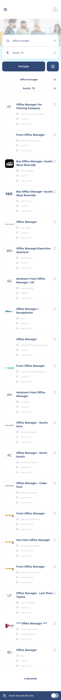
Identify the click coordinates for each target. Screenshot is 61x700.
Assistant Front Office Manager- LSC (30, 280)
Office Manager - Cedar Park (31, 485)
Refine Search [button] (53, 66)
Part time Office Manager (33, 540)
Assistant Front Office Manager (30, 394)
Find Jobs (23, 66)
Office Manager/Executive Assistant (33, 250)
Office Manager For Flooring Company (29, 106)
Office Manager (26, 222)
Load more (30, 678)
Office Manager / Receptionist (27, 310)
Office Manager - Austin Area (32, 424)
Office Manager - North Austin (31, 454)
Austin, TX (29, 88)
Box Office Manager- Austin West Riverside (34, 163)
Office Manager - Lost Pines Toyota (34, 595)
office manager (29, 79)
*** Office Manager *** (31, 623)
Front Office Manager (30, 134)
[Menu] (5, 9)
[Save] (54, 104)
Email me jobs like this (21, 695)
